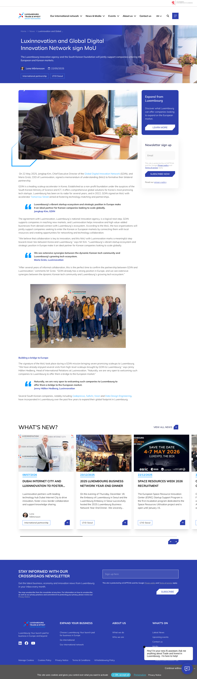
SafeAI (89, 395)
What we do (118, 632)
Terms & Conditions (81, 660)
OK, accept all (121, 675)
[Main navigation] (175, 16)
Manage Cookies (26, 660)
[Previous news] (170, 541)
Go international (67, 640)
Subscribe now (160, 173)
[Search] (167, 16)
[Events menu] (118, 16)
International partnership (35, 76)
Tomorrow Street (40, 196)
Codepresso (79, 395)
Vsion (97, 395)
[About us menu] (135, 16)
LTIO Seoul (57, 76)
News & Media (93, 15)
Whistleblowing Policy (104, 660)
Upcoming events (160, 637)
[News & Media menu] (104, 16)
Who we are (118, 637)
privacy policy (160, 182)
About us (128, 15)
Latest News (158, 632)
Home (23, 31)
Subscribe (167, 591)
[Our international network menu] (81, 16)
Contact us (145, 15)
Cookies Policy (44, 660)
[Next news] (176, 541)
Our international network (64, 15)
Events (112, 15)
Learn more (160, 127)
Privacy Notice (24, 597)
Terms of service (151, 168)
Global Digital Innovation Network (102, 173)
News (32, 31)
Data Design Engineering (118, 395)
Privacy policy (163, 165)
